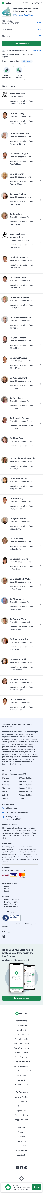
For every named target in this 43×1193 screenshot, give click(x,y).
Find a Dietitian (21, 1053)
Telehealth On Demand (21, 1071)
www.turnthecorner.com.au (17, 812)
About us (21, 1132)
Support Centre (21, 1120)
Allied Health (21, 1101)
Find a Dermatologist (21, 1062)
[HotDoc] (6, 3)
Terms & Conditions (21, 1146)
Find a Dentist (21, 1030)
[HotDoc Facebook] (17, 1167)
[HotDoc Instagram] (26, 1167)
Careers (21, 1137)
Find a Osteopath (22, 1057)
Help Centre (21, 1080)
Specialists (21, 1111)
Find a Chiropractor (21, 1044)
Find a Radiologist (21, 1066)
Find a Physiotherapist (21, 1034)
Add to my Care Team (24, 15)
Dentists (21, 1106)
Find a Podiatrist (21, 1039)
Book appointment (21, 43)
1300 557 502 (11, 808)
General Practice (21, 1097)
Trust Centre (21, 1155)
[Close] (2, 1187)
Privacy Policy (21, 1150)
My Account (21, 1075)
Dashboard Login (21, 1115)
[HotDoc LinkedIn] (21, 1167)
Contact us (21, 1141)
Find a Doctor (21, 1025)
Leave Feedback (21, 1084)
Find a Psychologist (21, 1048)
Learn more (36, 51)
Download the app (21, 998)
